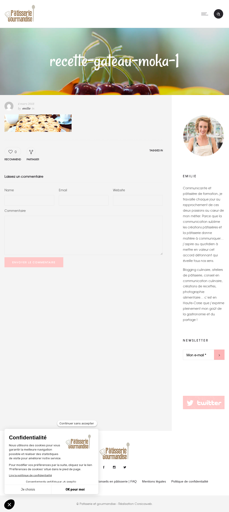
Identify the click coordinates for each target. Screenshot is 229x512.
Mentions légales (154, 481)
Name (9, 190)
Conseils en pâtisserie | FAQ (117, 481)
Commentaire (15, 210)
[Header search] (218, 14)
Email (63, 190)
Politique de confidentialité (189, 481)
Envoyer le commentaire (33, 262)
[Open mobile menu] (205, 13)
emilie (26, 108)
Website (119, 190)
